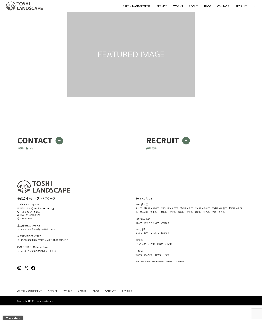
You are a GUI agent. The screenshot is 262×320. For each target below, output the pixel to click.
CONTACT (223, 6)
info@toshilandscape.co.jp (40, 208)
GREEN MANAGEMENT (137, 6)
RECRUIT (241, 6)
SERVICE (162, 6)
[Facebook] (33, 268)
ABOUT (193, 6)
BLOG (207, 6)
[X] (26, 268)
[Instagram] (19, 268)
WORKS (178, 6)
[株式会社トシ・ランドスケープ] (24, 6)
